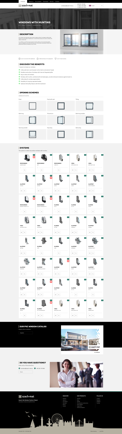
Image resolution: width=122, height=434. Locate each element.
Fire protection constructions (82, 403)
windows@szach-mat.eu (67, 5)
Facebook (98, 400)
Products (64, 398)
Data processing (94, 431)
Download (45, 1)
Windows (78, 398)
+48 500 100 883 (81, 4)
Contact (57, 1)
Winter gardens (80, 404)
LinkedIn (98, 398)
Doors (78, 400)
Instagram (98, 401)
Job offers (101, 431)
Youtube (98, 403)
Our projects (38, 1)
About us (31, 1)
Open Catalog (82, 343)
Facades (78, 401)
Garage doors (79, 406)
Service (51, 1)
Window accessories (81, 407)
